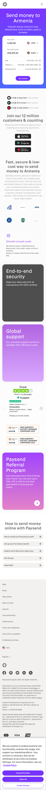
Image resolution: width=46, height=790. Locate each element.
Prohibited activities (10, 640)
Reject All (23, 779)
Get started (23, 78)
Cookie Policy (10, 765)
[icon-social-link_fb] (4, 673)
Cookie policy (7, 621)
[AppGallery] (23, 149)
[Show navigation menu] (41, 4)
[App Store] (23, 136)
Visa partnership (9, 615)
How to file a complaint (11, 634)
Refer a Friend (7, 603)
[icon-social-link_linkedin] (24, 673)
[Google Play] (23, 143)
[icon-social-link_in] (11, 673)
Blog (4, 584)
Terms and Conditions (11, 628)
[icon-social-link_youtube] (17, 673)
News (4, 590)
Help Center (7, 597)
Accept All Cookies (23, 773)
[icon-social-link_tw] (31, 673)
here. (36, 688)
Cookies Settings (23, 785)
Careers (5, 609)
